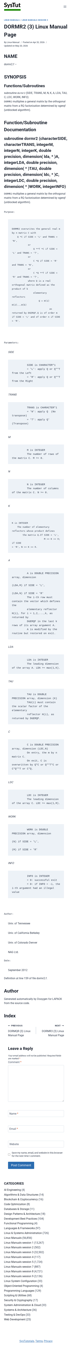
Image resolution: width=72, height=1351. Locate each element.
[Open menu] (65, 6)
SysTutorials (26, 1341)
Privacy (48, 1341)
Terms (39, 1341)
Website (14, 1144)
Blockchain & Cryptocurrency (21, 1199)
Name (13, 1113)
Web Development (14, 1319)
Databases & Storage (16, 1209)
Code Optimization (15, 1204)
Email (13, 1128)
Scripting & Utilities (15, 1295)
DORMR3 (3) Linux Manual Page (53, 1030)
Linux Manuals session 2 (18, 1247)
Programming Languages (19, 1290)
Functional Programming (18, 1223)
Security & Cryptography (18, 1300)
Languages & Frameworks (19, 1228)
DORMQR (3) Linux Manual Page (19, 1030)
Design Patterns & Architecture (22, 1213)
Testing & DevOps (14, 1314)
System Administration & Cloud (22, 1305)
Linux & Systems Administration (23, 1233)
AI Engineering (12, 1189)
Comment (14, 1062)
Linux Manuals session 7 (18, 1266)
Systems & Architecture (17, 1309)
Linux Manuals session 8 (18, 1271)
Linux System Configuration (20, 1281)
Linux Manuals (12, 20)
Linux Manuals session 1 (18, 1242)
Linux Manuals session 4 (18, 1257)
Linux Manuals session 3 (35, 20)
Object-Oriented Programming (21, 1285)
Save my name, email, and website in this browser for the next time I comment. (37, 1154)
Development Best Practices (20, 1218)
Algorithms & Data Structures (21, 1194)
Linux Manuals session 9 (18, 1276)
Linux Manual (13, 42)
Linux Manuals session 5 (18, 1261)
